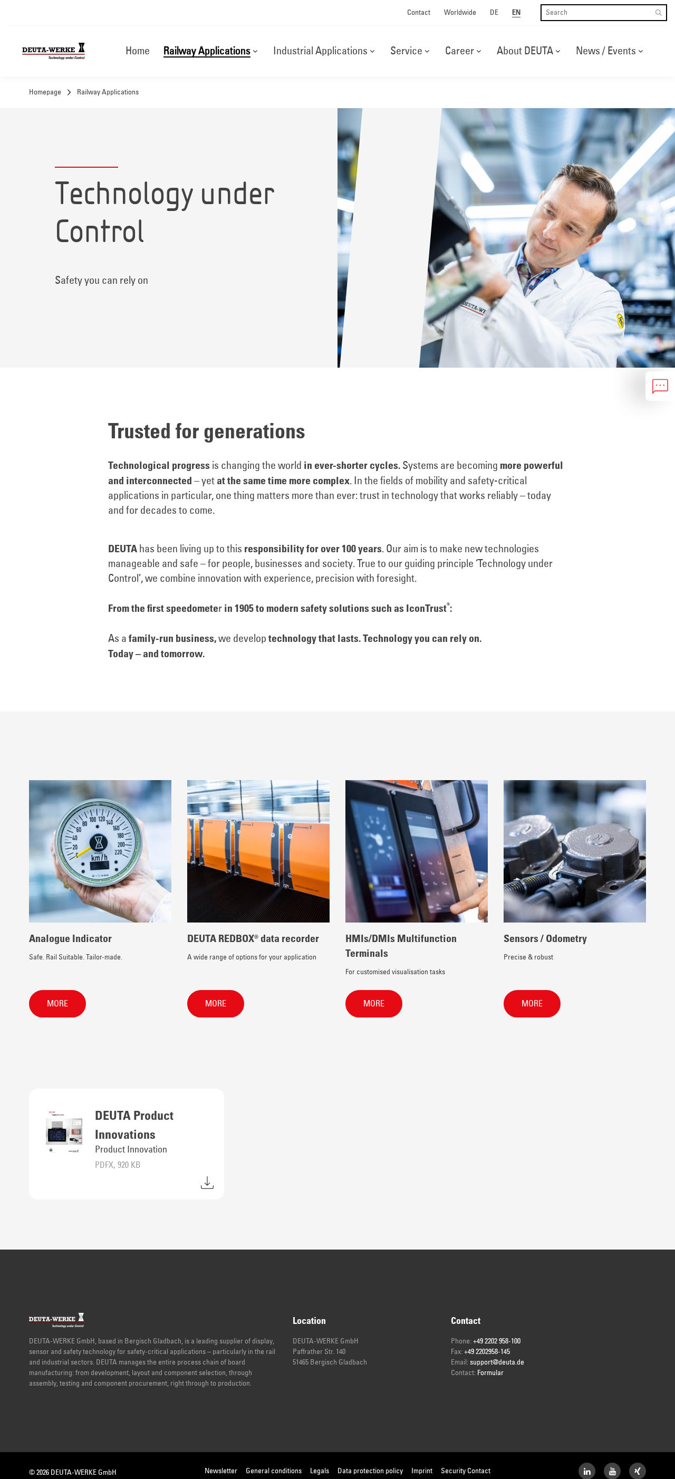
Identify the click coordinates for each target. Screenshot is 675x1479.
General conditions (274, 1471)
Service (406, 51)
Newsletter (221, 1471)
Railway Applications (206, 51)
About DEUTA (525, 51)
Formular (490, 1373)
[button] (254, 51)
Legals (319, 1471)
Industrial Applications (320, 51)
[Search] (658, 12)
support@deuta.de (497, 1362)
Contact (418, 12)
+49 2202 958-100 (496, 1341)
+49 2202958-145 (487, 1352)
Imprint (421, 1471)
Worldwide (460, 12)
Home (138, 51)
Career (459, 51)
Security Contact (465, 1471)
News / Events (606, 51)
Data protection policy (370, 1471)
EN (516, 12)
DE (494, 12)
